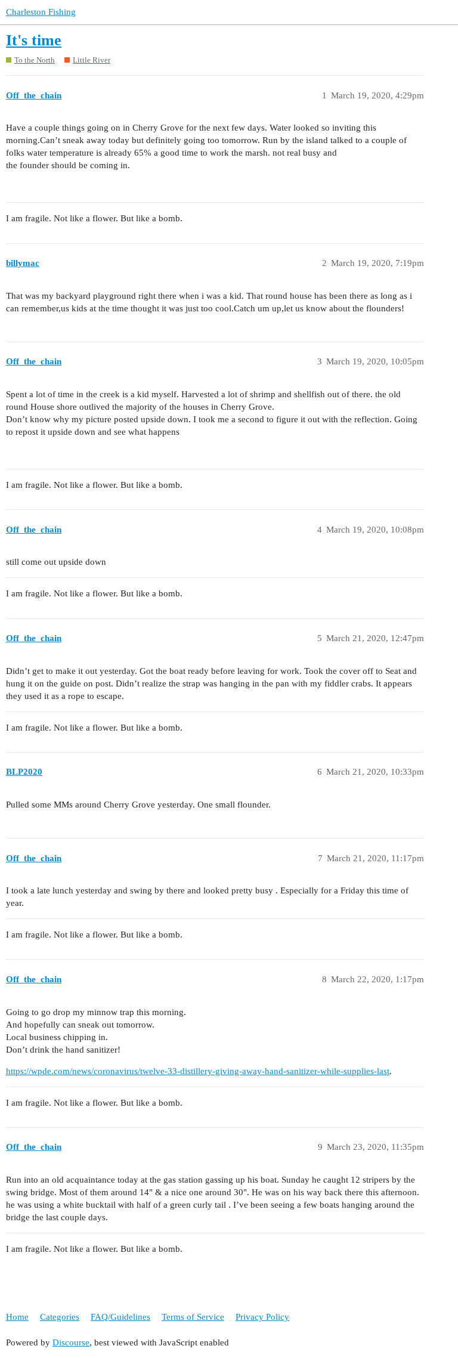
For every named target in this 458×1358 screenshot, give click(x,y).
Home (17, 1317)
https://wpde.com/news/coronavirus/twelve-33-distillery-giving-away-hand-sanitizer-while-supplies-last (197, 1071)
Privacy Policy (262, 1317)
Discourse (70, 1342)
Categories (59, 1317)
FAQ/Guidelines (120, 1317)
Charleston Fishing (41, 12)
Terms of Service (193, 1317)
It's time (33, 40)
